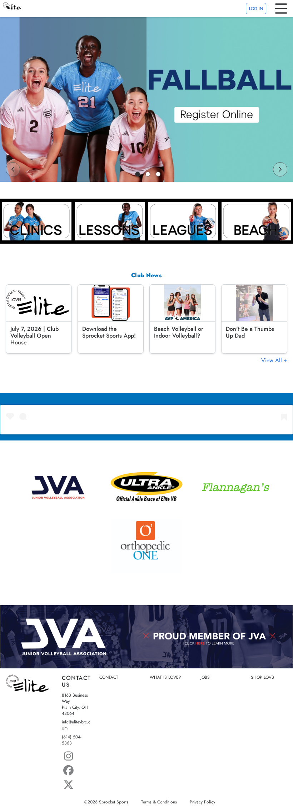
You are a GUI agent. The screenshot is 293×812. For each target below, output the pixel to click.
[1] (137, 173)
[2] (147, 173)
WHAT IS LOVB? (165, 677)
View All (272, 360)
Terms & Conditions (159, 801)
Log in (256, 8)
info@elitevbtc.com (76, 725)
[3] (158, 173)
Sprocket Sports (113, 801)
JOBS (205, 677)
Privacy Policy (202, 801)
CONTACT (108, 677)
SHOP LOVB (262, 677)
